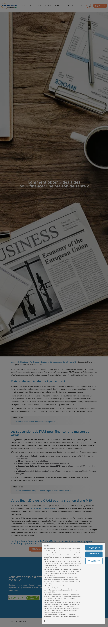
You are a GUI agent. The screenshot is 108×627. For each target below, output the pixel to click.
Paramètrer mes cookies (94, 561)
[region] (73, 583)
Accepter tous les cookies (94, 547)
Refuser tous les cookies (94, 554)
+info (47, 621)
